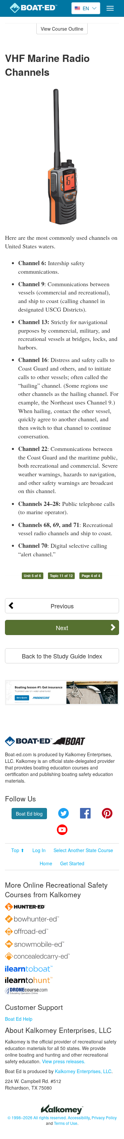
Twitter (63, 813)
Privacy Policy (104, 1117)
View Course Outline (62, 28)
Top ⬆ (17, 850)
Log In (39, 850)
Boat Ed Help (18, 1018)
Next (62, 627)
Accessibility (79, 1117)
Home (46, 863)
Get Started (72, 863)
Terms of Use (65, 1123)
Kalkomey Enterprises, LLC (83, 1071)
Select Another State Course (83, 850)
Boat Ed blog (29, 813)
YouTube (62, 829)
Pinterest (107, 813)
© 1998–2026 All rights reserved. (37, 1117)
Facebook (85, 813)
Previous (62, 605)
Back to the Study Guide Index (62, 656)
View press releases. (63, 1061)
